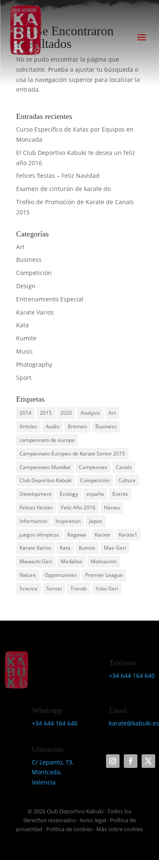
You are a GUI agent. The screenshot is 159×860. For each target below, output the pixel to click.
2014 (25, 412)
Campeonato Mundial (45, 467)
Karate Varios (35, 312)
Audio (52, 426)
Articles (28, 426)
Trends (78, 588)
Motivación (104, 561)
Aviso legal (93, 820)
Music (24, 351)
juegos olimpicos (39, 534)
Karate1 (128, 534)
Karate (102, 534)
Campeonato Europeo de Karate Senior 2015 (72, 453)
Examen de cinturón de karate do (63, 189)
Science (29, 588)
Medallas (71, 561)
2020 (66, 412)
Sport (23, 378)
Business (29, 260)
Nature (28, 575)
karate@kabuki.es (134, 723)
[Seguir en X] (148, 761)
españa (95, 493)
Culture (127, 480)
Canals (124, 467)
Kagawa (76, 534)
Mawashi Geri (36, 561)
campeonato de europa (47, 440)
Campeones (93, 467)
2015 (46, 412)
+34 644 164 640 (132, 676)
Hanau (112, 507)
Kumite (26, 338)
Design (26, 286)
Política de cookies (69, 829)
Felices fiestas (36, 507)
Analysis (90, 412)
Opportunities (61, 575)
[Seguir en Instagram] (113, 761)
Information (33, 521)
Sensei (54, 588)
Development (35, 493)
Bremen (77, 426)
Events (120, 493)
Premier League (104, 575)
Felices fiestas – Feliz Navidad (58, 175)
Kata (22, 325)
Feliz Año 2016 (78, 507)
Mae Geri (115, 547)
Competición (34, 273)
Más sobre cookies (119, 829)
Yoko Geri (106, 588)
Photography (34, 364)
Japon (95, 521)
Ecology (69, 493)
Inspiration (68, 521)
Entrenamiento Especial (50, 299)
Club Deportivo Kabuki (46, 480)
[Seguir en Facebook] (130, 761)
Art (20, 247)
